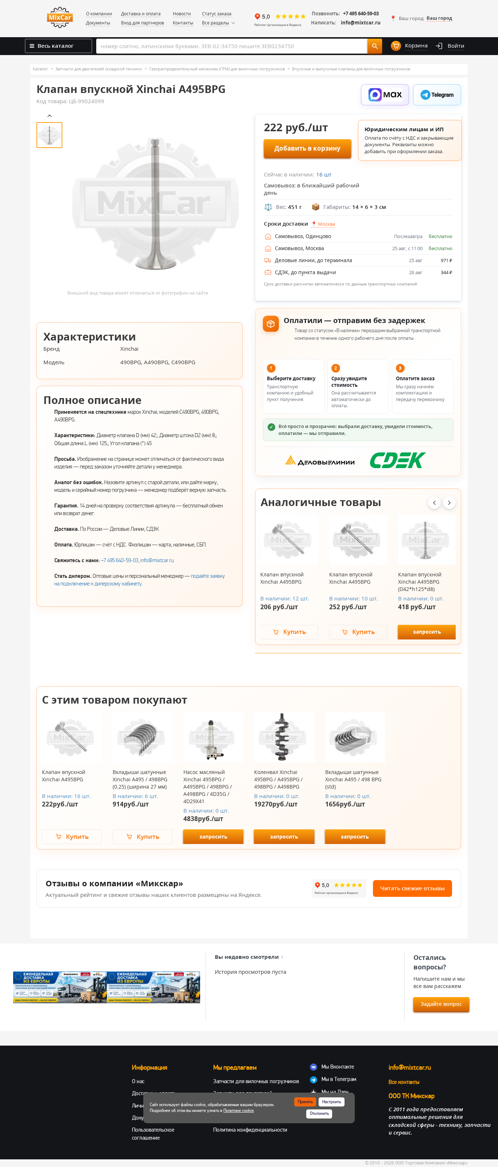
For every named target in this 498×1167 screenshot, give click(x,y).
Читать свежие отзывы (412, 888)
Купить (294, 631)
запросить (427, 631)
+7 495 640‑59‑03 (119, 560)
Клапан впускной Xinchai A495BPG (282, 578)
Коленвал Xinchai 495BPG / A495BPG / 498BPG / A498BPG (278, 779)
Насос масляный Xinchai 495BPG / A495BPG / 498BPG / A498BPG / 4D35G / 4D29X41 (207, 787)
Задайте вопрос (441, 1003)
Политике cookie (238, 1110)
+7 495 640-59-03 (361, 14)
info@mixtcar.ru (361, 23)
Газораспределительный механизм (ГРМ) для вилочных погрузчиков (217, 68)
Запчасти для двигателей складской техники (98, 68)
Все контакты (404, 1082)
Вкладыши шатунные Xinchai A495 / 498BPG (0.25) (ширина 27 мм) (140, 779)
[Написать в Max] (385, 94)
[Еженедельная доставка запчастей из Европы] (60, 987)
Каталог (40, 68)
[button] (421, 18)
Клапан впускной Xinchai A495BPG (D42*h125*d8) (419, 581)
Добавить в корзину (308, 148)
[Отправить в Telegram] (437, 94)
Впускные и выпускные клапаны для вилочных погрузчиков (351, 68)
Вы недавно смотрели (247, 956)
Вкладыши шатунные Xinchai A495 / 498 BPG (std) (353, 779)
